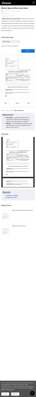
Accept (5, 394)
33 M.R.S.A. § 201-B (12, 196)
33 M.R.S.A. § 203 (11, 197)
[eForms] (6, 3)
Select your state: (8, 37)
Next (27, 51)
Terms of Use (10, 389)
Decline (15, 394)
